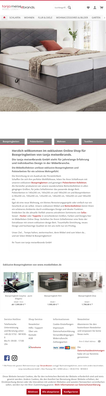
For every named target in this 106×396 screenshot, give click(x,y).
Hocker (23, 215)
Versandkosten (46, 365)
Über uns (33, 331)
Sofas (83, 212)
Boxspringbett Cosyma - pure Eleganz (18, 297)
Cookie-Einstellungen (63, 324)
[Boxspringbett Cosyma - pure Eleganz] (19, 282)
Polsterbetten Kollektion (74, 182)
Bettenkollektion (73, 205)
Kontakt (32, 334)
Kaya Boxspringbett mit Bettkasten (53, 66)
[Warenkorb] (101, 7)
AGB (31, 338)
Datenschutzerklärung (64, 331)
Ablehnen (33, 391)
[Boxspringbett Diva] (87, 282)
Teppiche (36, 215)
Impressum (58, 327)
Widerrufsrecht (60, 338)
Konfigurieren (71, 391)
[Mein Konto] (95, 7)
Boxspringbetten (39, 182)
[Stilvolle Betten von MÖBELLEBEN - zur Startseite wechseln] (18, 9)
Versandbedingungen (63, 334)
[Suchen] (69, 7)
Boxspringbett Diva (87, 295)
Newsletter (34, 324)
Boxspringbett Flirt (53, 295)
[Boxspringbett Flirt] (53, 282)
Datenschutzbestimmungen (90, 350)
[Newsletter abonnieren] (99, 341)
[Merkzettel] (88, 7)
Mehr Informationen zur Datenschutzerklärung (77, 384)
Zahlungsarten (60, 341)
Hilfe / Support (36, 327)
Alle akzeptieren (50, 391)
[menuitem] (62, 7)
